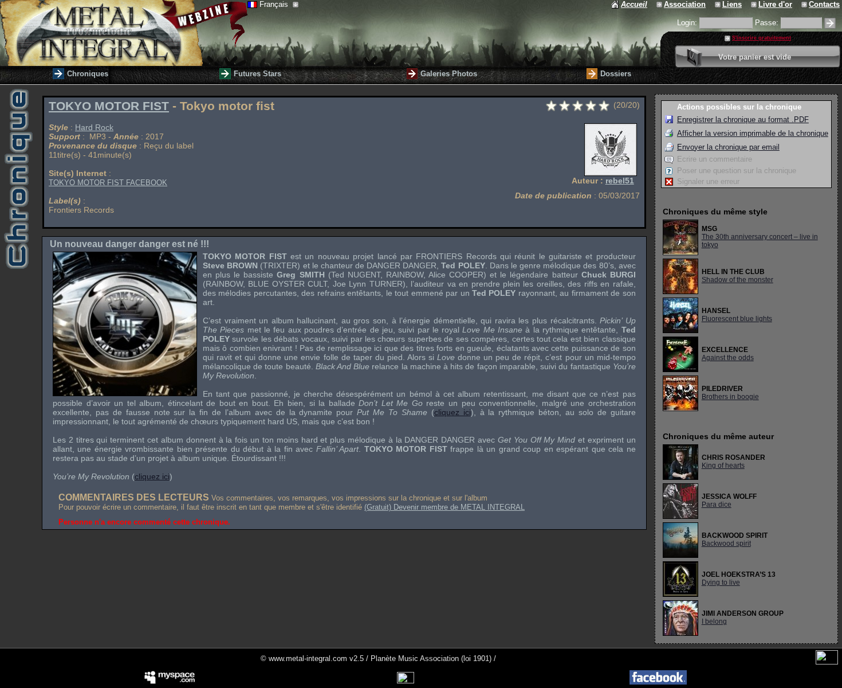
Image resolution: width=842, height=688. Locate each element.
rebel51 (619, 180)
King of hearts (723, 466)
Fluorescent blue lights (737, 319)
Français (275, 4)
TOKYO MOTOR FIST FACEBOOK (108, 182)
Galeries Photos (448, 73)
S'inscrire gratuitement (761, 38)
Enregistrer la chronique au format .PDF (743, 119)
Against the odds (728, 358)
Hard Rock (94, 127)
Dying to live (721, 582)
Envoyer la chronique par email (728, 147)
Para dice (716, 505)
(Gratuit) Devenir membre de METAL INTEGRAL (444, 507)
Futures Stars (257, 73)
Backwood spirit (726, 544)
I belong (714, 621)
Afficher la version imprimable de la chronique (752, 133)
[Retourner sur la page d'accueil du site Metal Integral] (123, 33)
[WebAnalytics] (827, 662)
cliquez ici (452, 412)
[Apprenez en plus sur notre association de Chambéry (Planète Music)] (660, 4)
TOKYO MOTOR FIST (109, 106)
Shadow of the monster (737, 280)
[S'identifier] (830, 23)
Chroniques (87, 73)
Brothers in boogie (730, 397)
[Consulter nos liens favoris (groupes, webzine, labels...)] (718, 4)
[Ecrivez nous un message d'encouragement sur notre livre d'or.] (754, 4)
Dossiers (615, 73)
